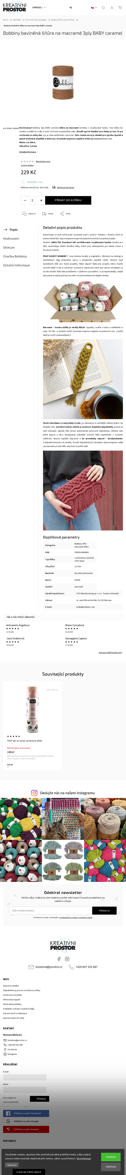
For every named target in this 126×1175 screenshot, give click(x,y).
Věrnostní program (11, 999)
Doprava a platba (11, 985)
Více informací (84, 1158)
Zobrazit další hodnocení (110, 652)
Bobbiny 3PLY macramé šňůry (82, 545)
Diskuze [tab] (9, 247)
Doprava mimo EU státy (13, 1018)
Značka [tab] (15, 256)
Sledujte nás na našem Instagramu (67, 793)
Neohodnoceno (43, 161)
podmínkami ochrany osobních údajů (76, 917)
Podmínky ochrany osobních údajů (18, 1008)
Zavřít (114, 224)
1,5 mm (78, 566)
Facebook (59, 959)
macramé (79, 586)
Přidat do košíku (68, 200)
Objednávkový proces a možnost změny (21, 990)
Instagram (67, 959)
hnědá (77, 580)
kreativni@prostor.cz (49, 967)
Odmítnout (111, 1166)
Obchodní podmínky (12, 1004)
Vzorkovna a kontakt (12, 995)
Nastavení (12, 1165)
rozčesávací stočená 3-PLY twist (84, 559)
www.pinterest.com (103, 138)
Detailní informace (27, 152)
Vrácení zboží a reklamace (15, 1013)
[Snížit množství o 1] (25, 200)
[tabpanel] (32, 725)
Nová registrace (9, 1097)
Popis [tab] (14, 229)
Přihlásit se (104, 910)
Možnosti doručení (65, 187)
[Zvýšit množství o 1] (41, 200)
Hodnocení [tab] (11, 238)
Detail (10, 764)
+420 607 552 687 (87, 967)
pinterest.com (108, 331)
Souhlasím (111, 1157)
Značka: (27, 165)
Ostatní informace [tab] (16, 265)
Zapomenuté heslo (11, 1102)
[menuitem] (38, 7)
